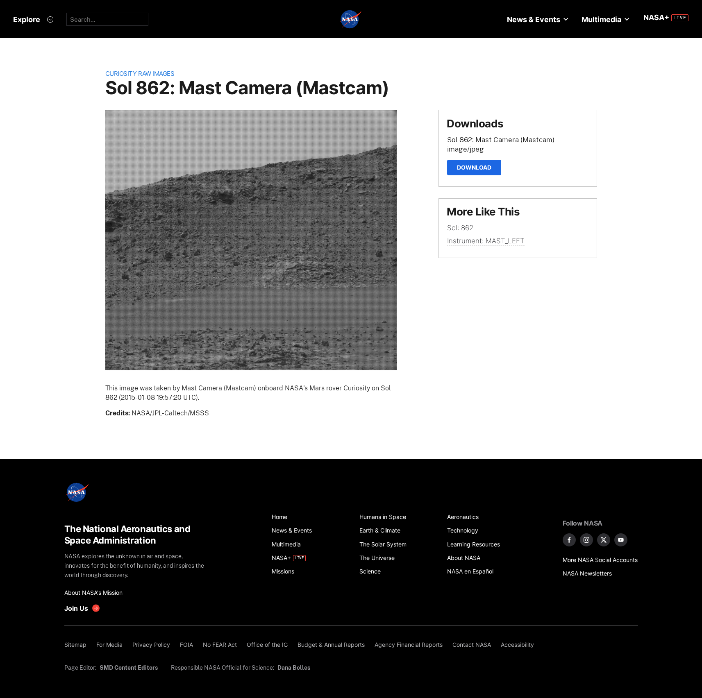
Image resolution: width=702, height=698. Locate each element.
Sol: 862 (460, 228)
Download (474, 167)
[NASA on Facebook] (569, 539)
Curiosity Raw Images (140, 73)
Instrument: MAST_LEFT (486, 241)
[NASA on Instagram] (586, 539)
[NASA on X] (603, 539)
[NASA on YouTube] (620, 539)
